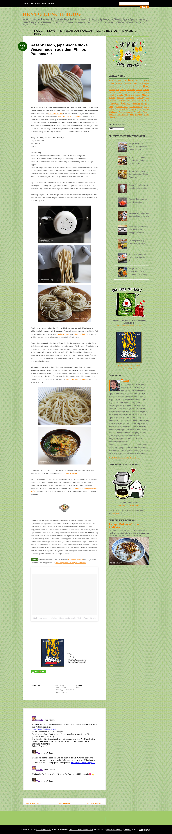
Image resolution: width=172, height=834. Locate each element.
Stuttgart (146, 107)
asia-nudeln (122, 114)
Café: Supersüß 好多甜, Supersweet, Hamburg (138, 242)
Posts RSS (35, 4)
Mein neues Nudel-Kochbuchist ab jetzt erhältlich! (129, 367)
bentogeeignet (136, 114)
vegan (65, 692)
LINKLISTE (129, 30)
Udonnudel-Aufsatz (75, 559)
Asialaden (112, 80)
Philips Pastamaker (55, 113)
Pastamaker (69, 689)
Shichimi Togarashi (69, 473)
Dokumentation (124, 87)
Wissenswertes (126, 111)
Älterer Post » (95, 803)
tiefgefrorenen (63, 334)
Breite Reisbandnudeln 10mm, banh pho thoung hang (138, 257)
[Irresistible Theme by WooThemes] (144, 830)
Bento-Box (113, 83)
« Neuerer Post (33, 803)
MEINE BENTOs (107, 30)
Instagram (115, 513)
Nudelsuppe (60, 689)
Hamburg (112, 92)
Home (26, 4)
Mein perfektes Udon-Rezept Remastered (70, 562)
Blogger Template (114, 830)
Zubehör (146, 112)
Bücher (136, 83)
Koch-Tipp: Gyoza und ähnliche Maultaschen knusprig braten (137, 160)
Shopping (136, 103)
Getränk (146, 89)
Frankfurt (112, 90)
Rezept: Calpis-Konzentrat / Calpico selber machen (139, 186)
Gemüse (123, 89)
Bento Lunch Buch (142, 81)
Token (126, 380)
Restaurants (114, 103)
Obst (147, 98)
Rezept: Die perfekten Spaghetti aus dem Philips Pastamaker (138, 174)
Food (57, 687)
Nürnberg (140, 97)
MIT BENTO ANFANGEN (76, 30)
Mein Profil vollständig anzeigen (124, 457)
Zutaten (112, 114)
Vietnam (146, 109)
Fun (117, 89)
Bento (131, 80)
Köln (147, 92)
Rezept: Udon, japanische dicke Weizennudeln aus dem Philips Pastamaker (59, 49)
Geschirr (139, 89)
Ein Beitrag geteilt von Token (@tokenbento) (52, 618)
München (145, 95)
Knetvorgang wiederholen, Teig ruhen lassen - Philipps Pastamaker (139, 229)
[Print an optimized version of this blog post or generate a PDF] (38, 672)
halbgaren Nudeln (80, 334)
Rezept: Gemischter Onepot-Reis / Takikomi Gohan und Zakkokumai (138, 271)
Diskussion (113, 86)
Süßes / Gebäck (116, 109)
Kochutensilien (139, 92)
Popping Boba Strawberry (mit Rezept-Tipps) (138, 200)
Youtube (137, 111)
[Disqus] (64, 748)
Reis (147, 100)
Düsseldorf (136, 86)
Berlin (130, 83)
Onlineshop (112, 100)
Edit (58, 4)
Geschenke (131, 89)
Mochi (138, 95)
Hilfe (120, 92)
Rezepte (59, 692)
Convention (144, 83)
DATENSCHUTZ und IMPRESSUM (81, 830)
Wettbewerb (113, 112)
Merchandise (129, 95)
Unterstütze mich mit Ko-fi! (129, 505)
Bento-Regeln (123, 83)
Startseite (64, 803)
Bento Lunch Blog (52, 13)
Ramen (133, 100)
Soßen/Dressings (136, 106)
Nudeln (63, 687)
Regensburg (140, 100)
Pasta (119, 100)
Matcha (120, 94)
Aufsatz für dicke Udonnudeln (69, 116)
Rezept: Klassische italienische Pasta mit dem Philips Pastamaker (138, 146)
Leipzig (112, 95)
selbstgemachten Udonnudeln (77, 379)
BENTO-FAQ (122, 80)
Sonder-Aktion (122, 106)
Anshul (127, 830)
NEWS (51, 30)
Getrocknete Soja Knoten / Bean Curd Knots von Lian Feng (139, 216)
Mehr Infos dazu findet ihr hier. (129, 325)
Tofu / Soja (129, 109)
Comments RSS (48, 4)
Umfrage (138, 109)
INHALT (39, 33)
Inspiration (128, 92)
